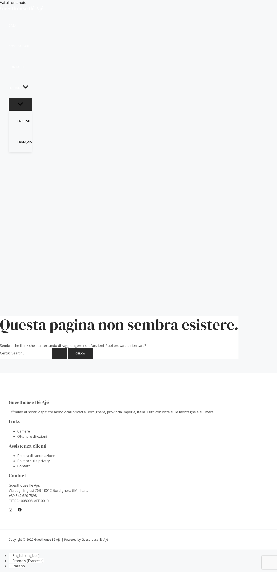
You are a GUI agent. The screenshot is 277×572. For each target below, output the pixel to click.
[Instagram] (11, 510)
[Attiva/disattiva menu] (20, 104)
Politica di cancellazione (36, 455)
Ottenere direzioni (32, 436)
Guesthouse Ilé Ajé (21, 8)
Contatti (24, 466)
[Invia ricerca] (59, 353)
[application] (25, 87)
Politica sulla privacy (33, 460)
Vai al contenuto (13, 2)
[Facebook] (20, 510)
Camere (23, 431)
